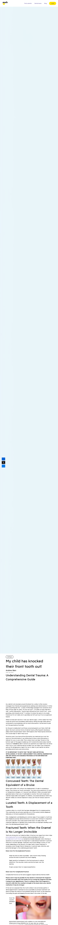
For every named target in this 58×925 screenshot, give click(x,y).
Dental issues (37, 3)
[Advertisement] (29, 692)
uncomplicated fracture (13, 837)
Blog (45, 3)
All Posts (9, 657)
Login (52, 3)
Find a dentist (28, 3)
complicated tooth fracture (14, 839)
